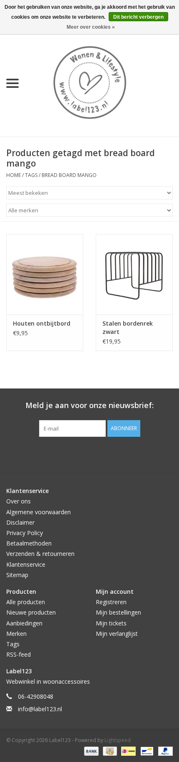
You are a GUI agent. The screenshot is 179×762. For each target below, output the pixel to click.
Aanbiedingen (24, 623)
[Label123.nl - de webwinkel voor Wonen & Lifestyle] (102, 83)
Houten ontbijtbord (41, 323)
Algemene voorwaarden (38, 512)
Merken (16, 633)
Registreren (111, 602)
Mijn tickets (111, 623)
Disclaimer (20, 522)
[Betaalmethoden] (90, 750)
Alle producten (25, 602)
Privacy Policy (24, 533)
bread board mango (69, 175)
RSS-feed (18, 654)
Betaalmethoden (29, 543)
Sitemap (17, 575)
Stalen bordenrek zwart (127, 327)
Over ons (18, 501)
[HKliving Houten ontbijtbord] (44, 274)
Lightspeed (117, 740)
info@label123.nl (40, 709)
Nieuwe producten (31, 612)
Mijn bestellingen (118, 612)
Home (13, 175)
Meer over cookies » (91, 27)
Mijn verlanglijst (117, 633)
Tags (31, 175)
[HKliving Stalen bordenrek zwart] (134, 274)
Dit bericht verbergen (138, 17)
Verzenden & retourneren (40, 554)
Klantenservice (25, 564)
